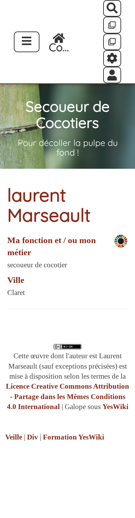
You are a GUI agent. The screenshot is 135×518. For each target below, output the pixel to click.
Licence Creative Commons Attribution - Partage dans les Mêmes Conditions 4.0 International (67, 396)
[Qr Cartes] (112, 25)
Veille (13, 437)
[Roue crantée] (112, 58)
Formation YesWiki (73, 437)
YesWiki (115, 407)
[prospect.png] (117, 244)
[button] (112, 75)
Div (32, 437)
